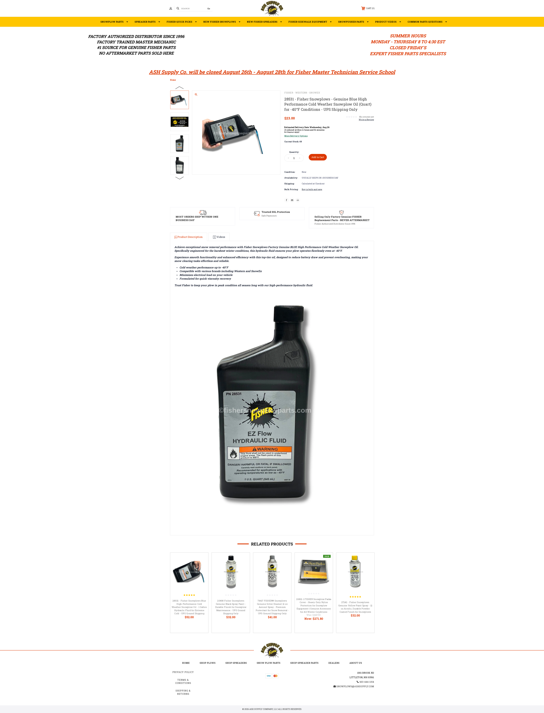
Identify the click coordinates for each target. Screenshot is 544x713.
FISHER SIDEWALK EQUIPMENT (307, 21)
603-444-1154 (367, 681)
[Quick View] (202, 558)
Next (179, 178)
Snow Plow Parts (268, 662)
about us (355, 662)
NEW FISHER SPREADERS (262, 21)
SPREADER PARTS (145, 21)
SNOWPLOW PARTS (112, 21)
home (186, 662)
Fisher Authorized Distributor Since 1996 (334, 223)
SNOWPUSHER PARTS (351, 21)
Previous (179, 87)
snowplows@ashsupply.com (355, 686)
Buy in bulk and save (312, 189)
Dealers (333, 662)
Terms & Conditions (183, 681)
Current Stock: (293, 141)
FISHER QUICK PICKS (179, 21)
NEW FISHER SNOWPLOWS (219, 21)
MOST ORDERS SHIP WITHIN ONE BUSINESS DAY (197, 218)
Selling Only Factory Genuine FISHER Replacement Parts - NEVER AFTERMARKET (342, 218)
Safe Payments (269, 215)
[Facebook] (286, 200)
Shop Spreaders (236, 662)
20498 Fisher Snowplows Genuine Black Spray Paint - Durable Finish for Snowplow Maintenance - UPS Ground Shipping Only (230, 607)
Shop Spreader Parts (304, 662)
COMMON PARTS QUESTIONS (425, 21)
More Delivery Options (296, 136)
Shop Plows (207, 662)
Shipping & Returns (183, 692)
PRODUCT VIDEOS (386, 21)
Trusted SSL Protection (276, 212)
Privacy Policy (183, 672)
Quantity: (294, 152)
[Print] (298, 200)
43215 (297, 132)
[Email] (292, 200)
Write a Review (366, 119)
